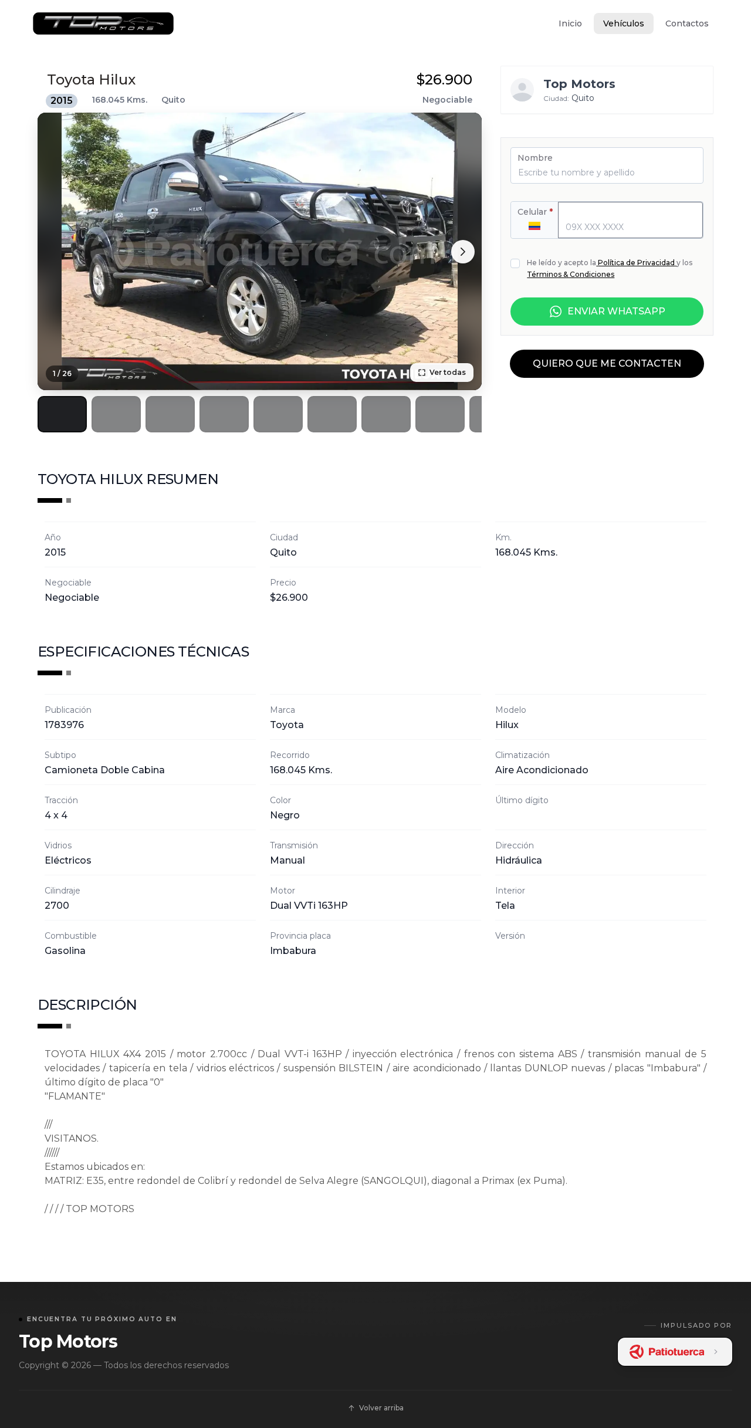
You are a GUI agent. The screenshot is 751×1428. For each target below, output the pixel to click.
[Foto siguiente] (463, 251)
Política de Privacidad (636, 262)
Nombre (535, 158)
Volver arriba (381, 1407)
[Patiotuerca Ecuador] (675, 1352)
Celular (535, 212)
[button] (62, 414)
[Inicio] (103, 23)
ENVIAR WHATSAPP (616, 311)
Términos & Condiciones (570, 274)
